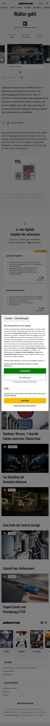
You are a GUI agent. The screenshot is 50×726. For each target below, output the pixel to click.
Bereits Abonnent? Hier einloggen (25, 405)
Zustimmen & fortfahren (25, 371)
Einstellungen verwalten (25, 377)
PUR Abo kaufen (25, 400)
